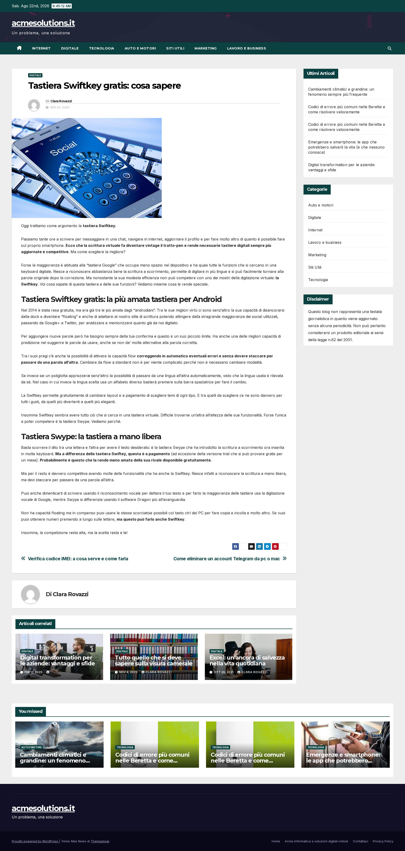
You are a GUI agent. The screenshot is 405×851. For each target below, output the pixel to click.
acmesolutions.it (43, 23)
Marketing (206, 48)
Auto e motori (140, 48)
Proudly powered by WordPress (35, 841)
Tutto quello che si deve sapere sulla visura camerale (153, 660)
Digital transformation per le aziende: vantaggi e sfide (57, 660)
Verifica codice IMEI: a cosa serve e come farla (78, 558)
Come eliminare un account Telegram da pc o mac (226, 558)
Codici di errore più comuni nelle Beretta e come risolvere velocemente (152, 760)
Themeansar (100, 841)
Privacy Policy (383, 841)
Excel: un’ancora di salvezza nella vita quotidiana (247, 660)
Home (276, 841)
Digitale (70, 48)
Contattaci (360, 841)
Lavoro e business (246, 48)
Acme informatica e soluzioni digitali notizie (316, 841)
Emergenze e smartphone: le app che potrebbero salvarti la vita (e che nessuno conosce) (346, 147)
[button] (389, 48)
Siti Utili (175, 48)
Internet (41, 48)
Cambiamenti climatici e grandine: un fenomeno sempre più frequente (53, 760)
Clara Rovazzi (61, 101)
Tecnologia (101, 48)
